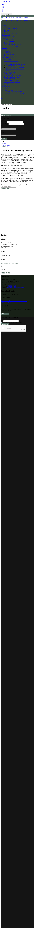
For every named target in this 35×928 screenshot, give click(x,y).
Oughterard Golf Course (14, 66)
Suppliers (7, 53)
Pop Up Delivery (9, 54)
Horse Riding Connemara (12, 75)
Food (4, 49)
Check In (4, 122)
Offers (4, 48)
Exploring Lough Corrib (12, 82)
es (3, 8)
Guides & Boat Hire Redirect (13, 91)
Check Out (4, 123)
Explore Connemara (11, 61)
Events (6, 30)
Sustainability (6, 35)
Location (7, 88)
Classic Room (8, 40)
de (3, 4)
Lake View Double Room (12, 44)
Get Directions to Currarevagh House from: (15, 185)
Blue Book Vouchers (11, 28)
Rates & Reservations (11, 46)
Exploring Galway (10, 79)
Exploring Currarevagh (12, 77)
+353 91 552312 (6, 1)
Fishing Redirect (8, 90)
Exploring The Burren (11, 80)
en (3, 6)
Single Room (8, 43)
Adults (3, 125)
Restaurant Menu (10, 56)
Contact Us (6, 87)
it (2, 11)
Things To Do (8, 59)
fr (2, 9)
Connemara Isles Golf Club (15, 69)
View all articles (6, 302)
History (6, 27)
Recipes (6, 51)
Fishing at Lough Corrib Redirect (15, 93)
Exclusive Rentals (8, 36)
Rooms (4, 38)
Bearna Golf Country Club (15, 67)
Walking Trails (9, 74)
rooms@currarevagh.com (9, 263)
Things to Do (6, 57)
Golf (5, 62)
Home (4, 25)
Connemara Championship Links (16, 64)
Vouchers (5, 83)
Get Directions (4, 188)
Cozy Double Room (10, 41)
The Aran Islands (9, 72)
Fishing (6, 70)
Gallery (4, 85)
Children (4, 132)
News (6, 32)
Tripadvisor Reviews (10, 33)
